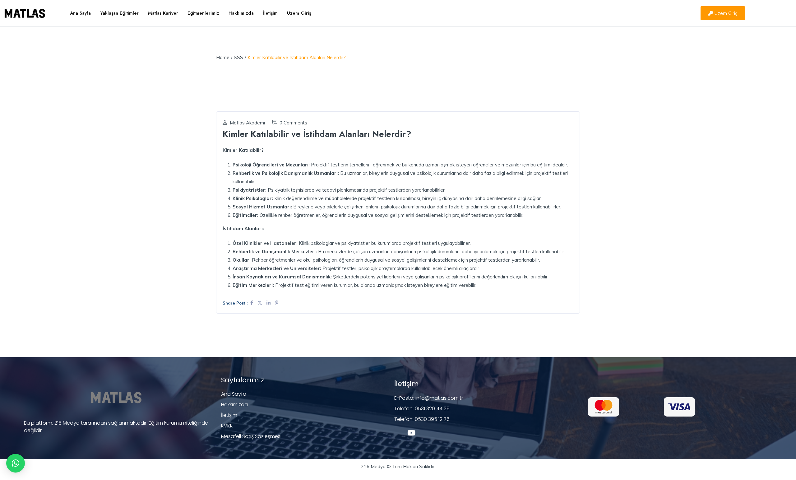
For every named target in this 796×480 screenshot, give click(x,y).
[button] (15, 463)
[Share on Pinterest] (276, 303)
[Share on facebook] (252, 303)
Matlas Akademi (247, 123)
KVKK (227, 425)
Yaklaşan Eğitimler (119, 13)
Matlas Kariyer (163, 13)
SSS (238, 57)
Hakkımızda (241, 13)
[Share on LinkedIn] (269, 303)
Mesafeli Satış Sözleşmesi (251, 436)
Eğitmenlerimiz (203, 13)
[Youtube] (411, 432)
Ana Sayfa (80, 13)
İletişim (270, 13)
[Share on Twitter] (260, 303)
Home (222, 57)
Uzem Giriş (299, 13)
